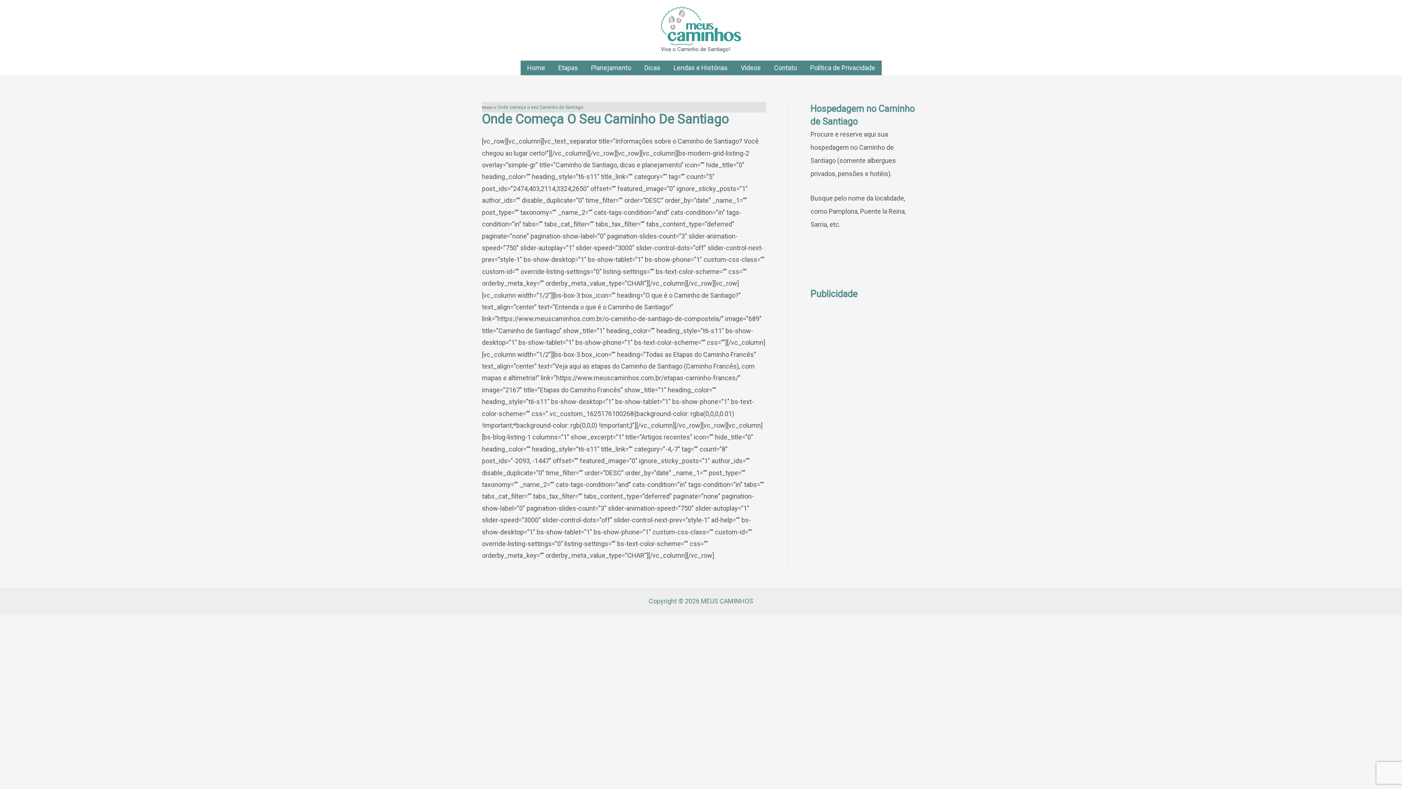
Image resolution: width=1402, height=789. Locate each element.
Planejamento (611, 68)
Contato (785, 68)
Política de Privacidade (842, 68)
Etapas (568, 68)
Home (536, 68)
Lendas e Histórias (701, 68)
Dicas (652, 68)
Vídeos (751, 68)
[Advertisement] (865, 409)
